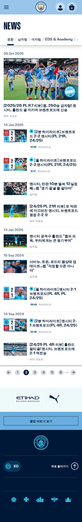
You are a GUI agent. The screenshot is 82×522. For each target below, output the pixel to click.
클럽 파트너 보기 (41, 421)
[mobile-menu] (6, 7)
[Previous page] (8, 372)
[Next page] (73, 372)
